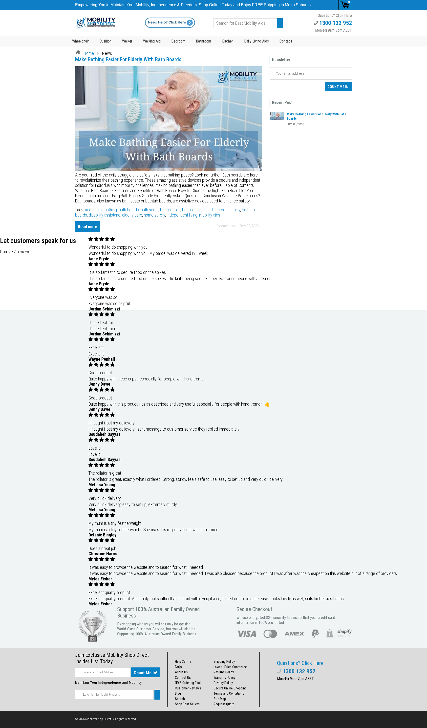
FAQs (178, 667)
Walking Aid (152, 41)
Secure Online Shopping (230, 688)
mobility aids (209, 215)
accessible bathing (101, 209)
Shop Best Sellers (187, 704)
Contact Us (183, 678)
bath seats (149, 209)
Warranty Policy (224, 678)
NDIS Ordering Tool (188, 683)
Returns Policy (224, 672)
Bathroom (203, 41)
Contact (285, 41)
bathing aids (170, 209)
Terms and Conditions (229, 693)
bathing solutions (196, 209)
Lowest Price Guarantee (230, 667)
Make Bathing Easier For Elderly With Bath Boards (128, 59)
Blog (178, 693)
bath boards (129, 209)
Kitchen (228, 41)
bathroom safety (226, 209)
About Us (181, 672)
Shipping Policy (224, 661)
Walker (127, 41)
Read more (87, 226)
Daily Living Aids (256, 41)
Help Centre (183, 661)
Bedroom (178, 41)
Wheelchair (80, 41)
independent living (182, 215)
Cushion (105, 41)
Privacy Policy (223, 683)
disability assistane (104, 215)
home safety (154, 215)
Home (88, 53)
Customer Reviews (188, 688)
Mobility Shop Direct (98, 719)
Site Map (220, 699)
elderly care (132, 215)
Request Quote (224, 704)
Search (180, 699)
